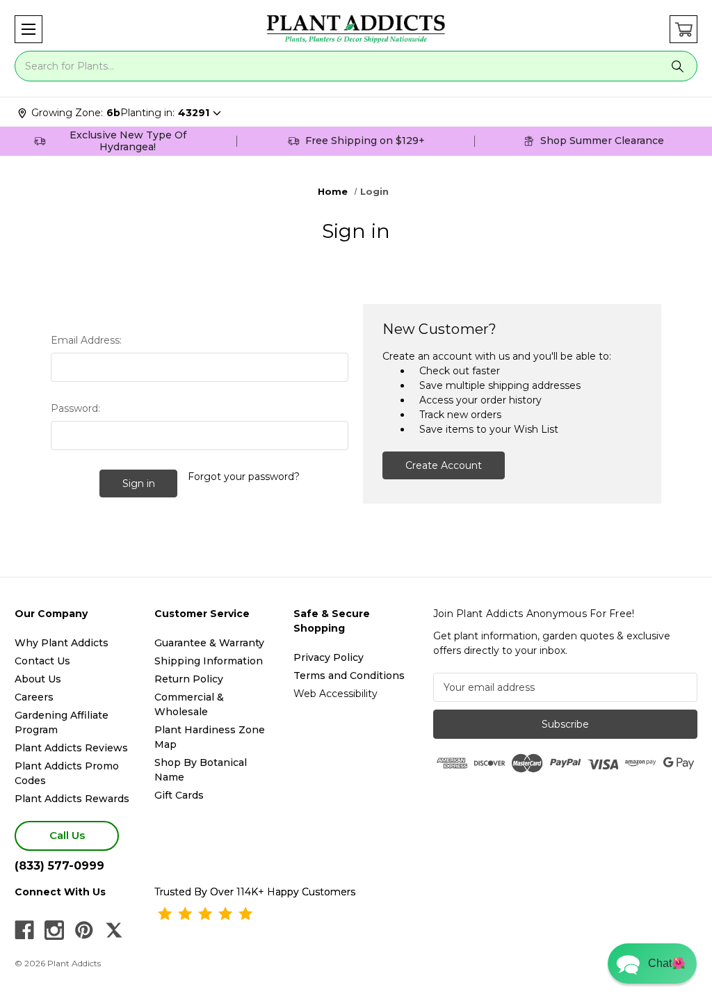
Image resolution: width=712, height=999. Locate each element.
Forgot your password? (244, 476)
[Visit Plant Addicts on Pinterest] (84, 930)
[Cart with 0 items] (683, 29)
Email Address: (86, 340)
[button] (28, 29)
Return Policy (188, 679)
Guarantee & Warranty (209, 643)
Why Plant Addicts (61, 643)
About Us (38, 679)
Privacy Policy (328, 657)
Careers (34, 697)
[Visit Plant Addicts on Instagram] (54, 930)
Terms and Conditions (349, 675)
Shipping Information (208, 661)
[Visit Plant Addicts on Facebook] (24, 930)
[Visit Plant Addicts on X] (114, 930)
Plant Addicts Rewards (72, 798)
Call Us (67, 835)
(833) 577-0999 (59, 865)
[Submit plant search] (677, 66)
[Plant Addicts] (356, 29)
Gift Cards (179, 795)
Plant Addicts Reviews (71, 748)
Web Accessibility (335, 693)
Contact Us (42, 661)
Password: (75, 408)
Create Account (443, 465)
